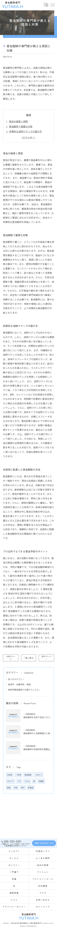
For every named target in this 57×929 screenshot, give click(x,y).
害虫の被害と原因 (18, 121)
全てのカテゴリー (16, 679)
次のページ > (46, 658)
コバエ (27, 781)
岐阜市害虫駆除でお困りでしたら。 (24, 689)
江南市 (9, 774)
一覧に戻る (28, 657)
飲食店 (30, 787)
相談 (9, 787)
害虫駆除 (28, 774)
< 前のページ (10, 658)
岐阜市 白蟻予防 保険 (19, 684)
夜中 (23, 787)
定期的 (41, 781)
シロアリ (38, 774)
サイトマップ (43, 906)
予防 (16, 787)
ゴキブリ (10, 781)
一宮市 (18, 774)
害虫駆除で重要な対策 (20, 126)
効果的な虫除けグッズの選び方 (25, 131)
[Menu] (52, 4)
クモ (19, 781)
